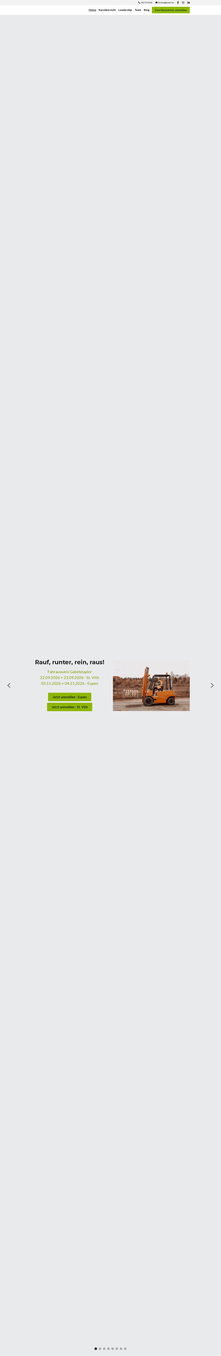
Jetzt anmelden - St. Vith (70, 707)
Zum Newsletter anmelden (171, 9)
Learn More (18, 1334)
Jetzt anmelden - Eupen (70, 697)
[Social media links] (178, 2)
